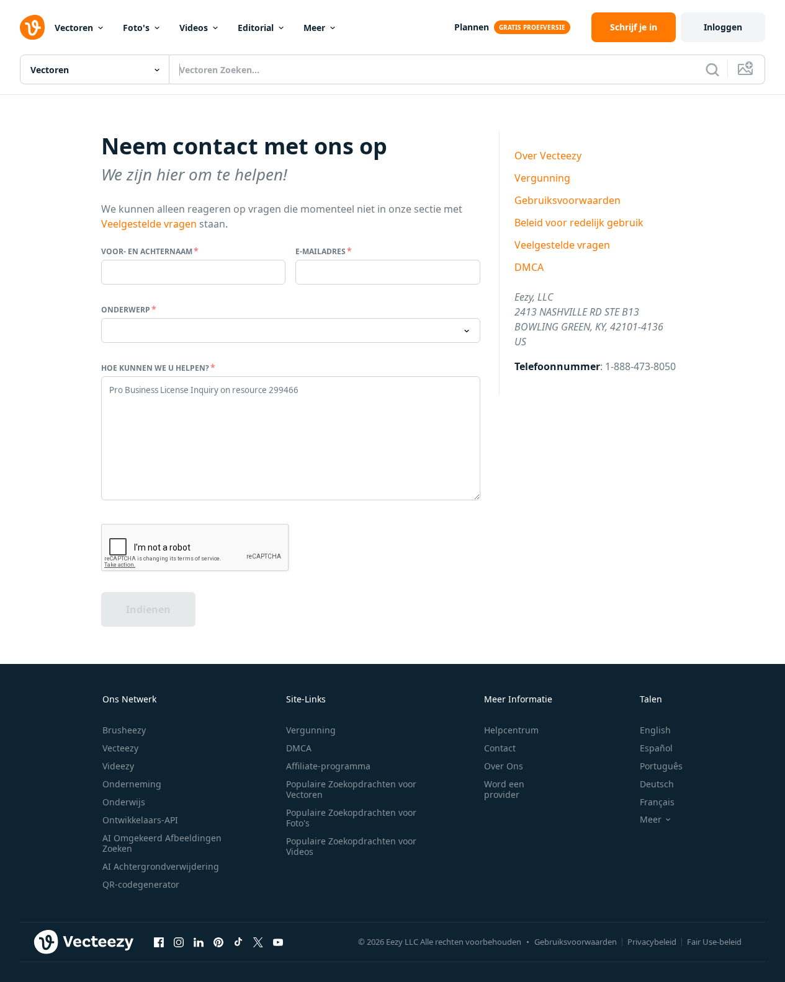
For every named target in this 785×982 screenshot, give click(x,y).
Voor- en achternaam (146, 251)
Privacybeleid (651, 941)
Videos (193, 27)
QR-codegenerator (140, 884)
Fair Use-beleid (714, 941)
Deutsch (657, 784)
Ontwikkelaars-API (140, 820)
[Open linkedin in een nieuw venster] (199, 942)
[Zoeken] (712, 69)
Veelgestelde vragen (149, 224)
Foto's (136, 27)
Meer (314, 27)
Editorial (256, 27)
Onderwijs (123, 802)
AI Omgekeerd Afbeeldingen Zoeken (162, 843)
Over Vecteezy (547, 155)
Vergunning (542, 178)
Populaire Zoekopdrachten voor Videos (351, 846)
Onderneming (131, 784)
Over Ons (503, 766)
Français (657, 802)
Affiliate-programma (328, 766)
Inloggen (723, 27)
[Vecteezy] (32, 27)
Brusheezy (124, 730)
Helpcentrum (511, 730)
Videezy (118, 766)
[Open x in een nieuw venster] (258, 942)
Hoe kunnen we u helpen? (155, 368)
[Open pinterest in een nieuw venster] (218, 942)
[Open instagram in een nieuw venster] (179, 942)
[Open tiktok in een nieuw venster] (238, 942)
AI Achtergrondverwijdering (160, 866)
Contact (500, 748)
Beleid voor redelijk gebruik (579, 222)
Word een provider (504, 789)
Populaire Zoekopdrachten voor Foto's (351, 818)
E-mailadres (320, 251)
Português (661, 766)
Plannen (471, 27)
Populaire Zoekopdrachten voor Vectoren (351, 789)
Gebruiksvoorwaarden (567, 200)
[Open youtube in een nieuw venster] (278, 942)
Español (656, 748)
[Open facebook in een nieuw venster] (159, 942)
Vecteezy (120, 748)
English (655, 730)
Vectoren (74, 27)
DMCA (529, 267)
